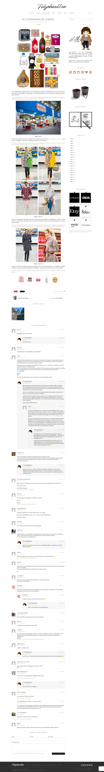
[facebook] (82, 765)
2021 (72, 150)
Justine (19, 347)
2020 (72, 152)
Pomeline (20, 585)
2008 (72, 179)
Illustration (46, 13)
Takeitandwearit (22, 671)
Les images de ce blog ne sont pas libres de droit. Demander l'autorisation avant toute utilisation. (28, 770)
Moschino (51, 139)
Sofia (18, 356)
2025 (72, 141)
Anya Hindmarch (59, 139)
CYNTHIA (19, 629)
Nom (13, 736)
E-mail (32, 736)
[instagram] (85, 765)
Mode (38, 13)
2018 (72, 157)
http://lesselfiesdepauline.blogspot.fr (25, 489)
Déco (65, 13)
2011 (72, 172)
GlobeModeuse (21, 508)
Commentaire (16, 742)
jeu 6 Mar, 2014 (26, 339)
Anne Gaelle (21, 643)
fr (89, 13)
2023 (72, 145)
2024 (72, 143)
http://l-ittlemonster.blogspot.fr (24, 719)
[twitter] (84, 765)
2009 (72, 177)
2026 (72, 139)
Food (53, 13)
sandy (19, 552)
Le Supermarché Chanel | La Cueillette (29, 701)
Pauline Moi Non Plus (23, 479)
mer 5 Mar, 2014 (21, 331)
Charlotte (20, 452)
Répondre (62, 329)
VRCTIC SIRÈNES (21, 692)
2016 (72, 161)
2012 (72, 170)
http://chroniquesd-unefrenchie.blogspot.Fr (27, 504)
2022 (72, 148)
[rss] (91, 765)
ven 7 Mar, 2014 (27, 684)
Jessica (19, 562)
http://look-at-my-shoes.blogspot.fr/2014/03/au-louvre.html (30, 639)
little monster (21, 712)
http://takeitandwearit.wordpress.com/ (26, 678)
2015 (72, 163)
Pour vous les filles (23, 662)
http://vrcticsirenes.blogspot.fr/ (24, 698)
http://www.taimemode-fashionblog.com (26, 558)
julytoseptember (22, 613)
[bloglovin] (89, 765)
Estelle (19, 493)
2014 (72, 166)
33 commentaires (58, 291)
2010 (72, 175)
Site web (50, 736)
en (91, 13)
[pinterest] (87, 765)
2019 (72, 154)
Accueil (31, 13)
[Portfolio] (80, 119)
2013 (72, 168)
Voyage (59, 13)
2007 (72, 181)
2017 (72, 159)
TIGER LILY (20, 530)
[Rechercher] (91, 19)
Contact (72, 13)
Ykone (91, 769)
